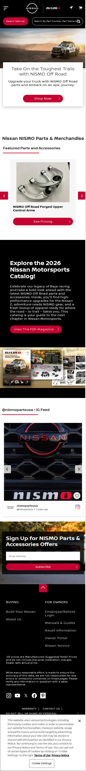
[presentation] (4, 195)
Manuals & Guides (60, 623)
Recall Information (60, 630)
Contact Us (51, 708)
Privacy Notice (60, 755)
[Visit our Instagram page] (9, 696)
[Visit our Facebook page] (34, 696)
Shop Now (43, 98)
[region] (43, 743)
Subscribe (43, 567)
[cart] (81, 8)
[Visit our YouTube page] (17, 696)
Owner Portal (56, 638)
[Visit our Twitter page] (26, 696)
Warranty (29, 708)
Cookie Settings (42, 763)
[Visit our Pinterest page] (43, 696)
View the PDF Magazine (34, 329)
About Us (13, 619)
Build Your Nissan (21, 612)
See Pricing (43, 221)
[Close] (79, 721)
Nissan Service (57, 645)
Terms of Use (42, 755)
